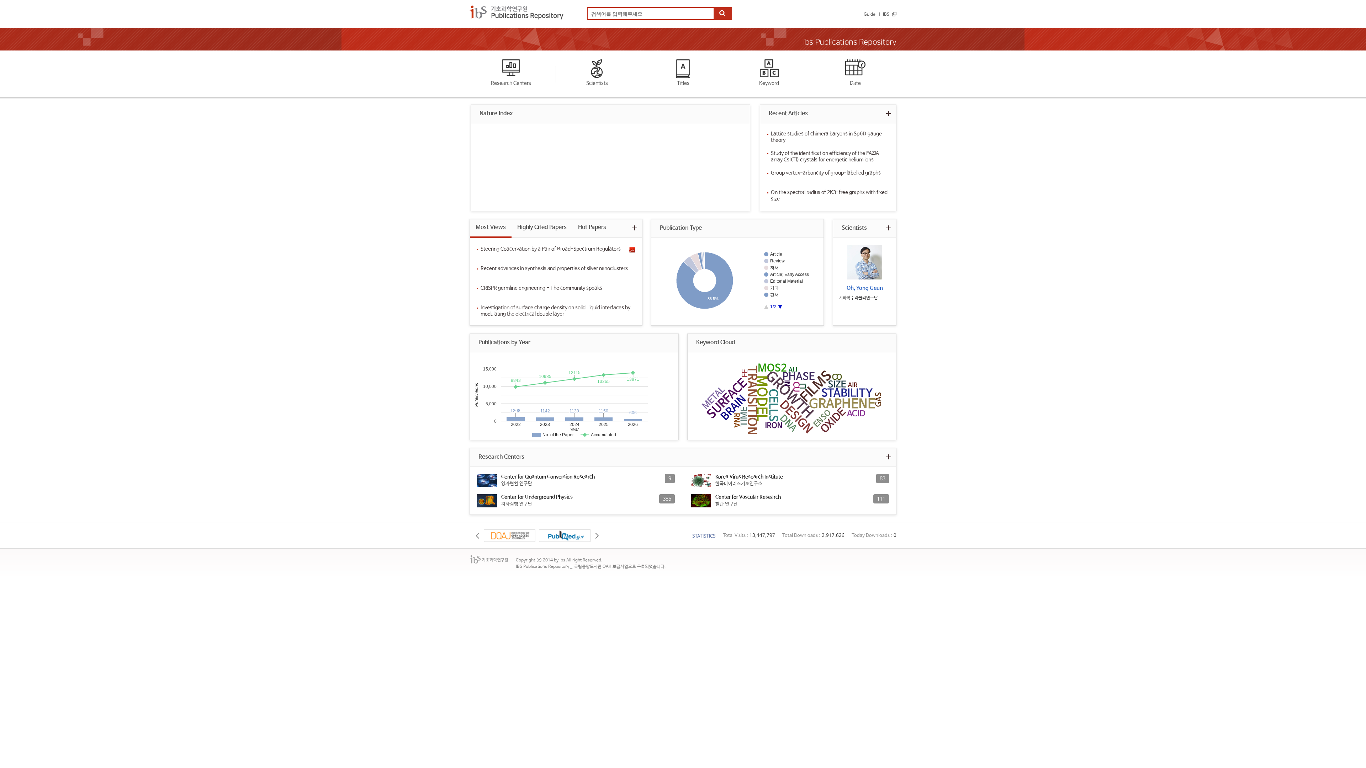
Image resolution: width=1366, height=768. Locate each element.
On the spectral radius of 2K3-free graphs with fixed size (829, 196)
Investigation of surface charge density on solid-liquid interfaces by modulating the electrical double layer (555, 311)
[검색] (722, 14)
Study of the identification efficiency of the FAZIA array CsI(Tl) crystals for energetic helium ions (825, 156)
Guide (869, 14)
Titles (683, 83)
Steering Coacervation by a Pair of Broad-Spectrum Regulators (551, 249)
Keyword (769, 83)
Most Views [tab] (491, 227)
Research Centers (511, 83)
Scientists (597, 83)
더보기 (888, 113)
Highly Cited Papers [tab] (542, 227)
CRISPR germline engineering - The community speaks (541, 288)
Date (855, 83)
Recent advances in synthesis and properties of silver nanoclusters (554, 268)
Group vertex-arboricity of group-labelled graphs (826, 173)
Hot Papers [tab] (592, 227)
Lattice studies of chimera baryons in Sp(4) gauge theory (826, 137)
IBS (886, 14)
